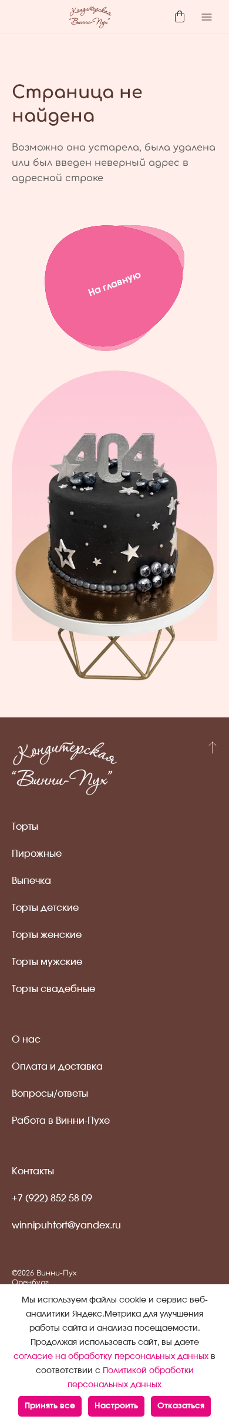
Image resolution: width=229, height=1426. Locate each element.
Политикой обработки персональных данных (131, 1378)
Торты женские (47, 935)
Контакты (33, 1171)
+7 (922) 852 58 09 (52, 1198)
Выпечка (31, 881)
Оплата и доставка (57, 1066)
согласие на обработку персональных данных (111, 1356)
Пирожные (37, 854)
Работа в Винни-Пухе (61, 1121)
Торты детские (45, 908)
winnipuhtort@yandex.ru (66, 1225)
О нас (26, 1039)
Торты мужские (47, 962)
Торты (25, 826)
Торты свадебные (53, 989)
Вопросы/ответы (50, 1093)
